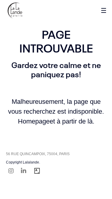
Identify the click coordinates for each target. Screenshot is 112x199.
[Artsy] (37, 171)
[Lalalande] (15, 10)
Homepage (34, 121)
